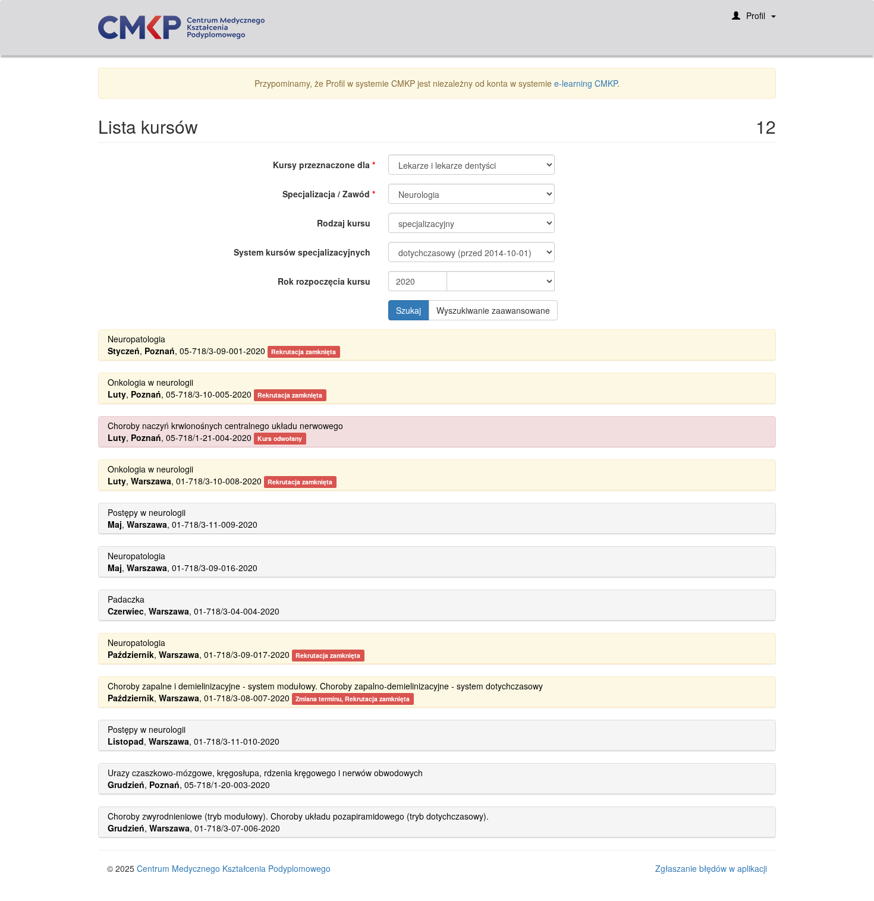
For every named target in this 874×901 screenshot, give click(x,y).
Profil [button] (755, 15)
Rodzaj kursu (343, 223)
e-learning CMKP (585, 83)
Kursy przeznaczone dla (321, 165)
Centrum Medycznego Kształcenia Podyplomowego (234, 868)
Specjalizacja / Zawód (326, 194)
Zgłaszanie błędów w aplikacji (711, 868)
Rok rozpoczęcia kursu (324, 281)
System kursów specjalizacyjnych (302, 252)
